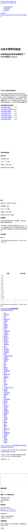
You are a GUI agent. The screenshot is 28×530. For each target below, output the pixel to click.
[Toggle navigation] (1, 4)
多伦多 (5, 342)
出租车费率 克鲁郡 (6, 113)
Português (20, 15)
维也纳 (5, 402)
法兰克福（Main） (9, 387)
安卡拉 (5, 347)
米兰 (5, 397)
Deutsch (3, 15)
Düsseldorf (6, 314)
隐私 (3, 451)
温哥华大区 (7, 392)
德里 (5, 364)
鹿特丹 (5, 442)
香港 (5, 437)
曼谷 (5, 379)
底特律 (5, 361)
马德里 (5, 439)
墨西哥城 (6, 341)
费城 (5, 415)
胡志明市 (6, 406)
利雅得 (5, 327)
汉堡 (5, 382)
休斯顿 (5, 321)
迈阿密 (5, 419)
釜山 (5, 430)
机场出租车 (10, 447)
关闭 (2, 528)
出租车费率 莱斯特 (6, 119)
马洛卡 (5, 440)
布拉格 (5, 357)
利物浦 (5, 326)
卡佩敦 (5, 332)
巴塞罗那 (6, 352)
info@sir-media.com (11, 510)
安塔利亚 (6, 349)
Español (11, 15)
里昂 (5, 427)
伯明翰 (5, 324)
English (7, 15)
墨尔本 (5, 339)
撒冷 (5, 372)
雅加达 (5, 435)
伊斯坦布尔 (7, 319)
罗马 (5, 404)
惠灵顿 (5, 367)
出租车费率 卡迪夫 (6, 107)
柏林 (5, 381)
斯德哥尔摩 (7, 374)
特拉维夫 (6, 394)
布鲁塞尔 (6, 359)
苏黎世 (5, 409)
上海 (5, 316)
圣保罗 (5, 336)
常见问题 (12, 451)
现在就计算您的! (9, 308)
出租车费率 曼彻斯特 (6, 117)
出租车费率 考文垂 (6, 115)
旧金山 (5, 376)
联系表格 (10, 229)
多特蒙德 (6, 344)
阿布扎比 (6, 434)
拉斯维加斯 (7, 371)
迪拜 (5, 420)
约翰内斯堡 (7, 399)
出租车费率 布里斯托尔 (7, 109)
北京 (5, 329)
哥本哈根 (6, 334)
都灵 (5, 424)
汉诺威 (5, 384)
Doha (5, 313)
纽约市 (5, 401)
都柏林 (5, 422)
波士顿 (5, 389)
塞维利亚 (6, 337)
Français (15, 15)
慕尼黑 (5, 369)
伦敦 (5, 322)
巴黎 (5, 354)
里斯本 (5, 425)
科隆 (5, 396)
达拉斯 (5, 417)
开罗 (5, 362)
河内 (5, 386)
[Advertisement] (14, 31)
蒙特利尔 (6, 412)
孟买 (5, 346)
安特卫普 (6, 351)
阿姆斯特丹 (7, 432)
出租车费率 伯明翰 (6, 111)
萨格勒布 (6, 411)
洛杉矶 (5, 391)
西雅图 (5, 414)
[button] (3, 13)
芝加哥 (5, 407)
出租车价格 (7, 8)
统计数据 (6, 10)
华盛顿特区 (7, 331)
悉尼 (5, 366)
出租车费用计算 (8, 7)
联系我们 (7, 451)
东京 (5, 317)
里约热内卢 (7, 429)
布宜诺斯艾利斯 (8, 356)
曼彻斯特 (6, 377)
